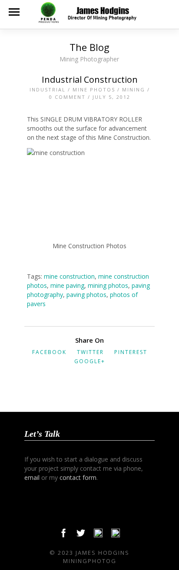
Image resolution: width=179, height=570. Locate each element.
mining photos (108, 285)
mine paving (67, 285)
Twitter (90, 352)
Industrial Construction (90, 79)
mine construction (69, 276)
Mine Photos (94, 89)
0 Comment (67, 97)
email (32, 477)
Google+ (89, 361)
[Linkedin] (98, 535)
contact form (78, 477)
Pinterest (130, 352)
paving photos (86, 294)
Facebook (49, 352)
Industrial (48, 89)
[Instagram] (115, 535)
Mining (133, 89)
